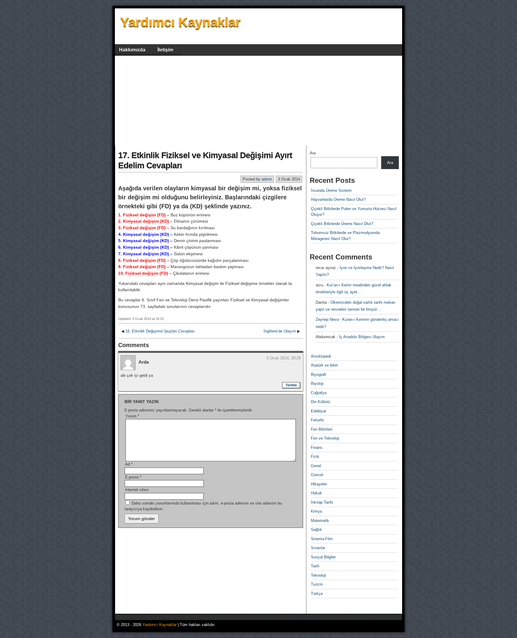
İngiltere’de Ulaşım (280, 331)
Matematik (320, 520)
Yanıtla (291, 385)
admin (266, 179)
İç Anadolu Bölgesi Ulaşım (362, 337)
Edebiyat (318, 411)
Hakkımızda (132, 49)
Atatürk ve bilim (324, 365)
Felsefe (317, 420)
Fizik (315, 456)
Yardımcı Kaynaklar (180, 22)
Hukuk (316, 493)
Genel (316, 466)
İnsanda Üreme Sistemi (331, 190)
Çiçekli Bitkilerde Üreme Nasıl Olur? (342, 223)
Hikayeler (319, 484)
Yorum (132, 416)
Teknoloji (318, 575)
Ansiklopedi (321, 356)
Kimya (316, 511)
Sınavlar (318, 548)
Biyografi (318, 374)
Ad (129, 464)
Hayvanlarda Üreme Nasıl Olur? (338, 199)
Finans (317, 447)
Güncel (317, 475)
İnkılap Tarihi (322, 502)
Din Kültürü (320, 401)
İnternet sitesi (137, 489)
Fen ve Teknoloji (325, 438)
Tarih (315, 566)
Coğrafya (318, 393)
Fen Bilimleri (321, 429)
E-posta (133, 477)
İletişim (165, 49)
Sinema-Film (322, 539)
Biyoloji (317, 383)
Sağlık (316, 529)
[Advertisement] (258, 100)
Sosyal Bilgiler (323, 557)
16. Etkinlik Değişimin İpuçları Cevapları (160, 331)
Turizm (317, 584)
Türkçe (317, 593)
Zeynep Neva (327, 319)
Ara (313, 153)
